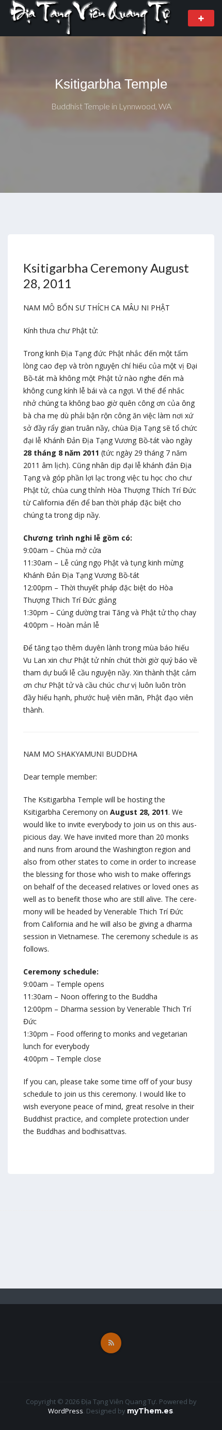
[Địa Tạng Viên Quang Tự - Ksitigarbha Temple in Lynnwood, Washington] (91, 17)
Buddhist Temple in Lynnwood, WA (111, 106)
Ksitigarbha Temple (111, 84)
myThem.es (150, 1410)
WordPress (65, 1410)
